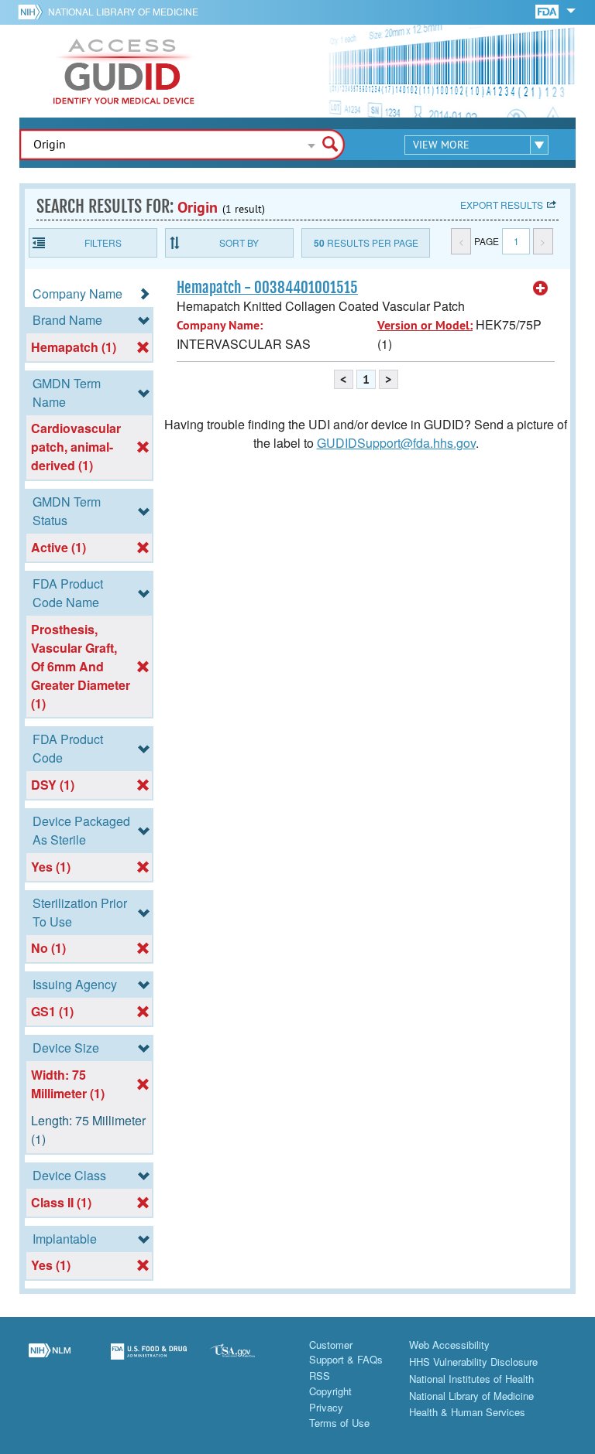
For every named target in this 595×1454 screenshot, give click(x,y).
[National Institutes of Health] (33, 11)
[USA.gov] (248, 1360)
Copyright (330, 1391)
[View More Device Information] (541, 288)
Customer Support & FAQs (346, 1352)
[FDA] (548, 10)
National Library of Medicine (123, 11)
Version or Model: (425, 325)
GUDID (123, 71)
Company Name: (220, 325)
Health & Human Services (467, 1412)
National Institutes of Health (471, 1378)
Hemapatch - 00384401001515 (267, 287)
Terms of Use (339, 1422)
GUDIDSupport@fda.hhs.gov (396, 443)
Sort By (239, 242)
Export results (501, 204)
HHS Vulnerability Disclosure (473, 1361)
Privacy (326, 1407)
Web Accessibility (449, 1344)
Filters (103, 242)
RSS (319, 1375)
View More (441, 145)
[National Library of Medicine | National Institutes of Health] (50, 1360)
